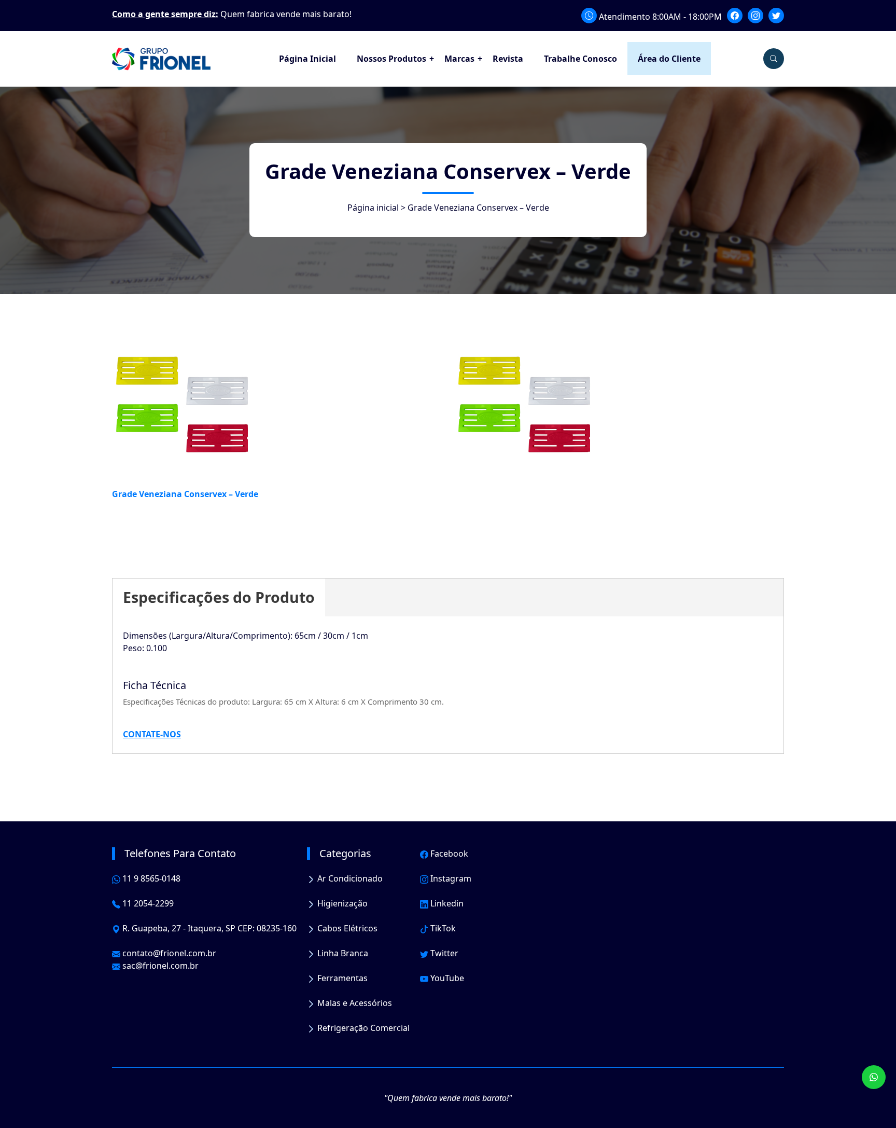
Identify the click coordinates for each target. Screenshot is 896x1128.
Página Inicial (307, 58)
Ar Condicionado (349, 878)
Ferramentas (341, 978)
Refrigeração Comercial (362, 1028)
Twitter (443, 953)
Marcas (459, 58)
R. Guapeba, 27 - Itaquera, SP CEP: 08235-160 (208, 928)
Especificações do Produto (219, 597)
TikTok (442, 928)
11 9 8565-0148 (150, 878)
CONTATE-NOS (152, 734)
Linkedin (446, 903)
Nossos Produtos (391, 58)
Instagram (449, 878)
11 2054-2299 (147, 903)
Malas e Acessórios (353, 1003)
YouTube (446, 978)
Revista (508, 58)
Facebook (448, 853)
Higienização (341, 903)
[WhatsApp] (874, 1077)
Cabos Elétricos (346, 928)
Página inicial (373, 207)
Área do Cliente (669, 58)
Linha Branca (341, 953)
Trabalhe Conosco (580, 58)
